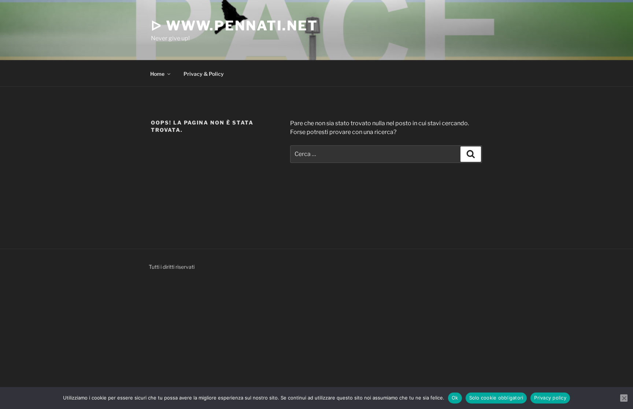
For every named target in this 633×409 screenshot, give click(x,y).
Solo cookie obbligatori (496, 398)
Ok (455, 398)
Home (157, 74)
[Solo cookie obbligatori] (624, 398)
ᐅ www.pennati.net (234, 26)
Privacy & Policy (204, 74)
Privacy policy (550, 398)
